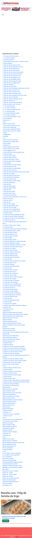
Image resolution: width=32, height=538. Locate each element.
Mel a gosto (5, 469)
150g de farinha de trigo (8, 341)
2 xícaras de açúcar (7, 369)
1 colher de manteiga (7, 84)
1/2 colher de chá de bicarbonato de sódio (13, 214)
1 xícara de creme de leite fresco (11, 175)
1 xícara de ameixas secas (9, 166)
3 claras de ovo (6, 412)
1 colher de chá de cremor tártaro (11, 70)
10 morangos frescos (8, 309)
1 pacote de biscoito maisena (10, 140)
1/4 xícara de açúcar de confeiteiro (11, 293)
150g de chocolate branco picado (11, 339)
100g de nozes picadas (8, 328)
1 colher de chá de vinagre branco (11, 83)
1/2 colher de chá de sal (8, 220)
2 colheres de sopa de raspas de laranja (12, 359)
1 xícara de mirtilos (7, 200)
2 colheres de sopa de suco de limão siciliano (14, 360)
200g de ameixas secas (8, 391)
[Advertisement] (16, 33)
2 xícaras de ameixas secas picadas (11, 371)
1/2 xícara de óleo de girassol (10, 273)
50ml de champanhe (7, 448)
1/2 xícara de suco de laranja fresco (11, 284)
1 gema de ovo (6, 120)
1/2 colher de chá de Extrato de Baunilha (12, 216)
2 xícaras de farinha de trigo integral (11, 375)
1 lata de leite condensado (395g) (11, 129)
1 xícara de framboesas (8, 182)
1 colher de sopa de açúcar (9, 86)
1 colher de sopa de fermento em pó (11, 93)
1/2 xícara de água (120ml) (9, 239)
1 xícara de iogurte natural (9, 188)
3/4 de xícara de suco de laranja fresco (12, 419)
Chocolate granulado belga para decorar (12, 462)
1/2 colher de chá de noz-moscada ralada (13, 218)
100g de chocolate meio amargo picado (12, 316)
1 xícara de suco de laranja (9, 207)
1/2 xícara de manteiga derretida (10, 266)
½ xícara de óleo (6, 307)
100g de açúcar (6, 310)
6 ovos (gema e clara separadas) (10, 455)
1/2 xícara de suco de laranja (9, 282)
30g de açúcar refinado (8, 428)
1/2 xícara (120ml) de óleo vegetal (11, 225)
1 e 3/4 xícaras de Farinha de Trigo (11, 116)
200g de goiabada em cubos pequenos (12, 399)
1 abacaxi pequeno (7, 63)
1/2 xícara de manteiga (8, 264)
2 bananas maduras (7, 342)
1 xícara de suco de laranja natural (11, 211)
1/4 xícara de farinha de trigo (9, 296)
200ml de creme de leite (8, 403)
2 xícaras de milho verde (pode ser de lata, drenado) (15, 380)
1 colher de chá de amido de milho (11, 65)
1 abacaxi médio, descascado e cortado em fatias (15, 61)
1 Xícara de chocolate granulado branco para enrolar (15, 172)
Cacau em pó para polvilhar (9, 460)
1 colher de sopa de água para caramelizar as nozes (16, 88)
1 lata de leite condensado (9, 127)
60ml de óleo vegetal (7, 458)
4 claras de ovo (6, 433)
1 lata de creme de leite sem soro (11, 125)
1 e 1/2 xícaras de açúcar (9, 107)
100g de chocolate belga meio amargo (12, 312)
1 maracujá (5, 136)
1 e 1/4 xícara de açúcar (8, 111)
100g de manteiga (7, 319)
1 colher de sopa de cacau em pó (11, 90)
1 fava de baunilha (7, 118)
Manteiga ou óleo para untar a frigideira (12, 467)
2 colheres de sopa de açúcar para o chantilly (14, 350)
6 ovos (4, 451)
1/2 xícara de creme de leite (9, 250)
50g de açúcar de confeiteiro (9, 440)
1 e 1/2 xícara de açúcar (8, 106)
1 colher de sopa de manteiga (10, 97)
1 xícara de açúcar (7, 154)
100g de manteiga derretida (9, 321)
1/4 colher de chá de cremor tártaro (11, 286)
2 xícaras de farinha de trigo (9, 373)
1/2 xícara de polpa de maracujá (10, 280)
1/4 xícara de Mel (7, 302)
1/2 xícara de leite (7, 259)
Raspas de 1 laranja (7, 472)
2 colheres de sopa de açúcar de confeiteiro (13, 348)
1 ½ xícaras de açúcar (8, 59)
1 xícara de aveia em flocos (9, 170)
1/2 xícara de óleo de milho (9, 275)
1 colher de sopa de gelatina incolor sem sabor (14, 95)
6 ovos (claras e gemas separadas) (11, 453)
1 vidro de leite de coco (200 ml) (10, 148)
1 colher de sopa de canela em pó (11, 91)
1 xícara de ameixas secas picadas (11, 168)
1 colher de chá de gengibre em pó (11, 77)
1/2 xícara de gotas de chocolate (11, 257)
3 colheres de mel (7, 415)
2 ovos (4, 366)
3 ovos (4, 417)
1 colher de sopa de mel (8, 100)
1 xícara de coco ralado (8, 173)
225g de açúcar (6, 407)
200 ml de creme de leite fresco (10, 385)
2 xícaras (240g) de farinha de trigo (11, 367)
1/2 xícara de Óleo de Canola (9, 269)
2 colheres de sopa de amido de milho (12, 351)
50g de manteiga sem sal (9, 446)
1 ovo (3, 138)
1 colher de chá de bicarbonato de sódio (12, 67)
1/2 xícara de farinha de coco (10, 253)
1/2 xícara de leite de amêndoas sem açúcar (14, 261)
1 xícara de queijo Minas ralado (10, 205)
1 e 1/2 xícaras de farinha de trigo (11, 109)
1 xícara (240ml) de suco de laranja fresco (13, 152)
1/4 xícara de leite (7, 298)
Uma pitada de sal (7, 485)
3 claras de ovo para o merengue (10, 414)
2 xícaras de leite (6, 376)
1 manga (4, 132)
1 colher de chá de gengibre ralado (11, 79)
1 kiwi (4, 122)
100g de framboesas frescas (10, 318)
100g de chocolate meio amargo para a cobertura (15, 314)
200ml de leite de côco (8, 405)
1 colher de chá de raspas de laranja (11, 81)
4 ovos (4, 437)
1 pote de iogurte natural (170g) (10, 147)
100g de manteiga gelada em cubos (11, 323)
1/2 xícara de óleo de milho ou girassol (12, 277)
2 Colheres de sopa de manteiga (10, 353)
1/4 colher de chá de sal (8, 287)
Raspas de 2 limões (7, 476)
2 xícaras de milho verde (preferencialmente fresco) (15, 382)
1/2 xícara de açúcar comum (9, 232)
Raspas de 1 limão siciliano (9, 474)
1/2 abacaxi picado (7, 213)
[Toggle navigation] (3, 14)
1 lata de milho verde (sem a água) (11, 131)
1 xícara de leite (6, 189)
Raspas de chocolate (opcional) (10, 478)
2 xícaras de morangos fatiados (10, 383)
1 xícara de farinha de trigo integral (11, 180)
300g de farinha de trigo (8, 424)
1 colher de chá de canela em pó (10, 68)
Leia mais (5, 521)
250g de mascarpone (7, 408)
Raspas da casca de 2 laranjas (10, 471)
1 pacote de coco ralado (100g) (10, 141)
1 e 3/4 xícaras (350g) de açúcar (10, 113)
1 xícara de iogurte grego (8, 186)
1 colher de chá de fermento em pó (11, 75)
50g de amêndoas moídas (9, 444)
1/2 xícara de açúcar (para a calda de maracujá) (14, 229)
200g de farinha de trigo (8, 398)
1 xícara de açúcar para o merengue (11, 161)
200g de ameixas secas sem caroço (11, 392)
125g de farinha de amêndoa (9, 337)
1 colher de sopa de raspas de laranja (12, 102)
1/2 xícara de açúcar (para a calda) (11, 230)
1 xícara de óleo (6, 202)
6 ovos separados (7, 456)
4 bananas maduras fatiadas (9, 432)
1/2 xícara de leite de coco (9, 262)
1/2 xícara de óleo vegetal (9, 278)
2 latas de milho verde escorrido (10, 364)
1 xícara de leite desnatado (9, 195)
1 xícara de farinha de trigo (9, 179)
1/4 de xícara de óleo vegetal (10, 291)
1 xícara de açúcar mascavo (9, 157)
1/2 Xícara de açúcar (7, 227)
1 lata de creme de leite (8, 123)
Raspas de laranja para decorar (10, 481)
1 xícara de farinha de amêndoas (10, 177)
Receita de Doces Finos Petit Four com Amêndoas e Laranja (14, 517)
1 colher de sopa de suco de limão (11, 104)
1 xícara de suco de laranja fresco (11, 209)
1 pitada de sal (6, 145)
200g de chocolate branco (9, 394)
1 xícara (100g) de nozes (8, 150)
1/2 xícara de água (7, 237)
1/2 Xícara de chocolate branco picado (12, 246)
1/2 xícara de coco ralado (9, 248)
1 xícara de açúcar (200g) (8, 156)
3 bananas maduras (7, 410)
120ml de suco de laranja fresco (10, 335)
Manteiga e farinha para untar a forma (12, 465)
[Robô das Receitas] (18, 536)
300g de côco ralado (7, 423)
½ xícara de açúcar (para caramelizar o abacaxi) (14, 305)
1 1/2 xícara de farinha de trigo (10, 56)
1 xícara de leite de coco (8, 193)
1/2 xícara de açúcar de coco (9, 234)
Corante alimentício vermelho (10, 464)
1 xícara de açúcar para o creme (10, 159)
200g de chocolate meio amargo (10, 396)
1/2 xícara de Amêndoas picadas (11, 243)
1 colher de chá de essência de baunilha (12, 72)
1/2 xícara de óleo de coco (9, 271)
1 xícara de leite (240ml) (8, 191)
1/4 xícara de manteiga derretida (10, 300)
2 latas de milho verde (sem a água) (11, 362)
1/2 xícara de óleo (7, 268)
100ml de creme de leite (8, 330)
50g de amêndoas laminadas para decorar (13, 442)
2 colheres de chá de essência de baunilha (13, 346)
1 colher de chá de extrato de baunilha (12, 74)
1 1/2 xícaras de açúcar (8, 58)
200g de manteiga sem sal (9, 401)
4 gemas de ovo (6, 435)
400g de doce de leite (8, 439)
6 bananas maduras (7, 449)
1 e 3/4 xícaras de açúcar (9, 115)
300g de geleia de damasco (9, 426)
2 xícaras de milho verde (8, 378)
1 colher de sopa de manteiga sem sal (12, 99)
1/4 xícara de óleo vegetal (9, 303)
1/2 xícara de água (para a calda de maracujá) (14, 241)
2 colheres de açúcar (7, 344)
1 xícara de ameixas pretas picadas (11, 164)
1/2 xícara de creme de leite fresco (11, 252)
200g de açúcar (6, 387)
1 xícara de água (6, 163)
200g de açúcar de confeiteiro (10, 389)
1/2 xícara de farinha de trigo (9, 255)
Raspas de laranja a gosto (9, 480)
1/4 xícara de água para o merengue (11, 294)
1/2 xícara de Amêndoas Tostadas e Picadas (14, 245)
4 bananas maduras (7, 430)
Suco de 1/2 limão (7, 483)
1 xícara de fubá (6, 184)
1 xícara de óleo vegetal (8, 204)
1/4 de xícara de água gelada (9, 289)
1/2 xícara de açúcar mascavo (10, 236)
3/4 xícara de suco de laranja (9, 421)
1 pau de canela (6, 143)
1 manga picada (6, 134)
